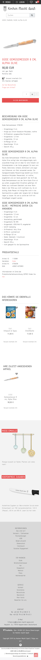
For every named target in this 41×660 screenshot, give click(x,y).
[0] (35, 2)
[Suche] (32, 15)
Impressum (21, 546)
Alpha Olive (22, 20)
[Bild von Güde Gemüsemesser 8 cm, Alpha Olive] (19, 43)
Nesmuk (20, 571)
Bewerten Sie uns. (20, 600)
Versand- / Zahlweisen (21, 533)
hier (3, 277)
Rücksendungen (20, 536)
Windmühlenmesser (20, 563)
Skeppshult (20, 568)
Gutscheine (20, 590)
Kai (20, 565)
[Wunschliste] (31, 2)
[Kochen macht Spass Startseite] (4, 20)
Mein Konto (20, 597)
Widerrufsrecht (21, 541)
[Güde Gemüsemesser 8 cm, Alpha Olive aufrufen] (11, 373)
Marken (9, 20)
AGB (20, 538)
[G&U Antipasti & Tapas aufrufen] (10, 307)
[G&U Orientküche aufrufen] (30, 307)
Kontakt (20, 587)
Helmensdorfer (21, 576)
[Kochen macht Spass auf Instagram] (20, 645)
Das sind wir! (20, 531)
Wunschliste (21, 592)
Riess (20, 573)
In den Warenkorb (20, 100)
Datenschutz (21, 543)
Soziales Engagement (21, 548)
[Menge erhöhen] (32, 94)
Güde (15, 20)
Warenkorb (20, 595)
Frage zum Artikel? (8, 87)
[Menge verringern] (36, 94)
